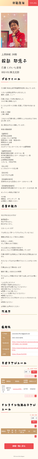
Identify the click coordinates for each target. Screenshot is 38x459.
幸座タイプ (32, 381)
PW (34, 431)
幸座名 (17, 381)
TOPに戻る (33, 3)
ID (29, 431)
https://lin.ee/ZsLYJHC (19, 354)
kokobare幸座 (18, 389)
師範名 (9, 381)
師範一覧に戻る (19, 446)
